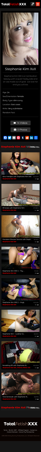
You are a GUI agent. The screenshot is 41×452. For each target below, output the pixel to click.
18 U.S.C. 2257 (13, 430)
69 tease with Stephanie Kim (13, 208)
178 (36, 273)
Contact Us (33, 430)
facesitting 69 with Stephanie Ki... (15, 365)
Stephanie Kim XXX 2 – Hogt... (14, 302)
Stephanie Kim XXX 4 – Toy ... (13, 271)
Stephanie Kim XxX (9, 179)
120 (36, 242)
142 (36, 368)
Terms (5, 430)
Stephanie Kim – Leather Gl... (13, 334)
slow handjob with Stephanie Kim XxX (17, 176)
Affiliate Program (23, 430)
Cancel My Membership (26, 432)
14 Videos (22, 123)
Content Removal (12, 432)
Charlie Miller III (23, 367)
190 (36, 336)
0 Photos (22, 129)
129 (36, 179)
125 (36, 399)
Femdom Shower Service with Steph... (17, 239)
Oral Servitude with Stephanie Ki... (15, 397)
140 (36, 210)
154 (36, 305)
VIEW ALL (35, 147)
